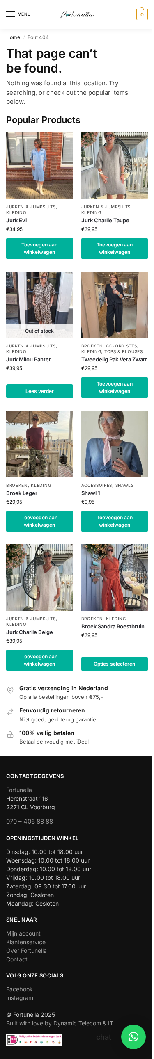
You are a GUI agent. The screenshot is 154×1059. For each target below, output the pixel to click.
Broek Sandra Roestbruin (113, 626)
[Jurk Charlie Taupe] (114, 165)
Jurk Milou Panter (28, 359)
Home (13, 37)
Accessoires (97, 485)
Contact (17, 959)
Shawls (124, 485)
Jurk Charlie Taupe (105, 220)
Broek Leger (21, 493)
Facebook (19, 989)
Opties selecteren (114, 664)
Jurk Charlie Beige (29, 632)
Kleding (16, 212)
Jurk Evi (16, 220)
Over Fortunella (26, 950)
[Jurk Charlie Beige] (39, 577)
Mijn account (23, 933)
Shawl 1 (90, 493)
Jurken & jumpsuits (31, 206)
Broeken (92, 345)
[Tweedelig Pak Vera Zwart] (114, 305)
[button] (141, 14)
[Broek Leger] (39, 444)
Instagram (19, 997)
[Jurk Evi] (39, 165)
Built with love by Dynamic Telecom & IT (59, 1023)
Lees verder (39, 391)
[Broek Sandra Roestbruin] (114, 577)
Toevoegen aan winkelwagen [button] (39, 248)
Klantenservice (26, 941)
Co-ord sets (121, 345)
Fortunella (19, 789)
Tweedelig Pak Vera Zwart (114, 359)
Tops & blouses (123, 351)
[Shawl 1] (114, 444)
